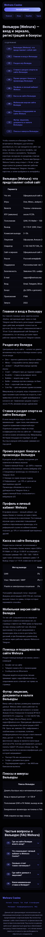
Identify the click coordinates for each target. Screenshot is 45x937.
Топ (21, 903)
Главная (9, 16)
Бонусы (16, 903)
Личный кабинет (22, 9)
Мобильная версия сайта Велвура (24, 103)
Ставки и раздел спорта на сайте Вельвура (25, 71)
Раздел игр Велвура (22, 63)
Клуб (26, 903)
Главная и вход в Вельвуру (25, 56)
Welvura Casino (13, 4)
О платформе (34, 903)
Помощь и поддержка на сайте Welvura (24, 112)
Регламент (11, 907)
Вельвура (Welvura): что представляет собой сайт (25, 48)
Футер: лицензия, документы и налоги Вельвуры (22, 122)
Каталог (9, 903)
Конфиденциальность (25, 907)
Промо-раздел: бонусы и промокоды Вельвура (24, 79)
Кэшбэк (29, 16)
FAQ (35, 907)
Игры (19, 16)
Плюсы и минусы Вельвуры (25, 131)
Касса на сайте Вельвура (24, 96)
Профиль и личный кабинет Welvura (25, 88)
